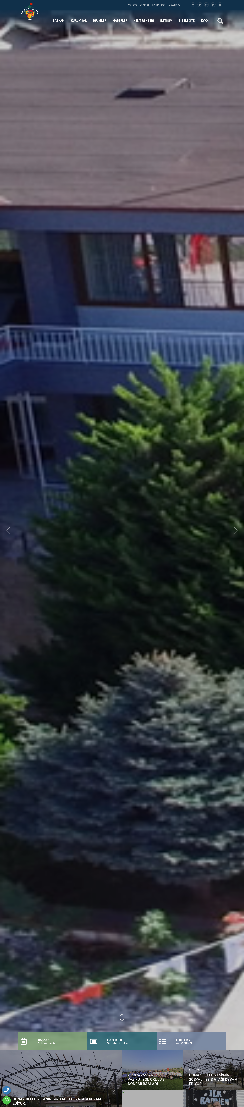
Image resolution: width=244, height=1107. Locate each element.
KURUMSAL (79, 20)
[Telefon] (6, 1090)
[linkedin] (213, 5)
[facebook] (193, 5)
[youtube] (220, 5)
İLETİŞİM (166, 20)
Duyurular (144, 5)
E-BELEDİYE (174, 5)
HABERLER (120, 20)
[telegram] (199, 5)
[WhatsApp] (6, 1100)
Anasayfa (132, 5)
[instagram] (206, 5)
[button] (8, 530)
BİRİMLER (99, 20)
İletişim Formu (159, 5)
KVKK (204, 20)
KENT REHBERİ (144, 20)
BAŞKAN (58, 20)
